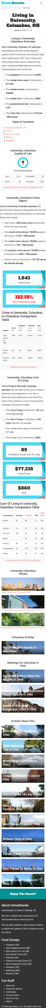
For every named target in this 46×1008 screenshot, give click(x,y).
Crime (9, 131)
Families (10, 957)
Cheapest (10, 945)
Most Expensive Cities (16, 964)
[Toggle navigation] (41, 3)
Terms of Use (12, 998)
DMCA (9, 1001)
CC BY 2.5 (39, 610)
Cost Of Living (12, 134)
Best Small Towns (14, 954)
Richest (9, 973)
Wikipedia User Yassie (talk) (16, 592)
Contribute (11, 992)
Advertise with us (14, 988)
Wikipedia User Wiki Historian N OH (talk (20, 628)
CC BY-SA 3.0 (39, 628)
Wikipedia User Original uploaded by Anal (20, 610)
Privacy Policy (12, 995)
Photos (9, 137)
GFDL (29, 592)
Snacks (13, 3)
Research (10, 967)
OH (10, 8)
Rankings (10, 140)
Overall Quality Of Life (16, 127)
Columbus (16, 8)
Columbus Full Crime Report (23, 367)
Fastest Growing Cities (16, 960)
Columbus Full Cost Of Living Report (23, 560)
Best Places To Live (15, 951)
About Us (10, 985)
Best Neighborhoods (15, 948)
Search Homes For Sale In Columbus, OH (23, 187)
